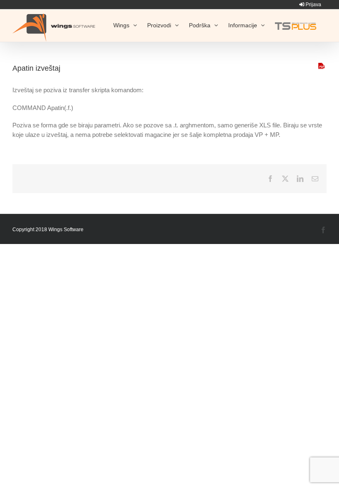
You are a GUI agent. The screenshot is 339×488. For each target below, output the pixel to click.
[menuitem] (310, 4)
